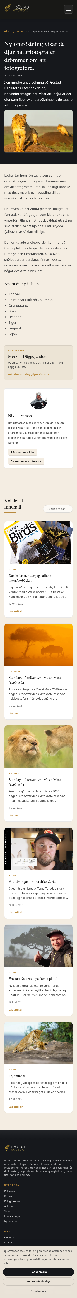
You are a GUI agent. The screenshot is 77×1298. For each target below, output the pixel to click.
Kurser (8, 1196)
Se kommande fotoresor (26, 461)
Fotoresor (10, 1191)
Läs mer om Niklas (22, 452)
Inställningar (38, 1291)
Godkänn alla (38, 1272)
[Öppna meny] (68, 9)
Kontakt (8, 1242)
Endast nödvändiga (38, 1281)
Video (7, 1211)
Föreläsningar (12, 1216)
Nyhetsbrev (11, 1221)
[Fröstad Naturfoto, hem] (17, 9)
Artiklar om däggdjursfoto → (28, 374)
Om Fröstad (11, 1237)
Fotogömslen (12, 1201)
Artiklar (8, 1206)
